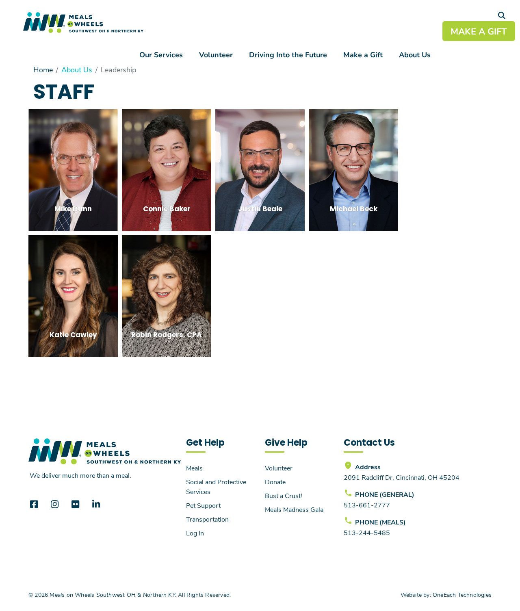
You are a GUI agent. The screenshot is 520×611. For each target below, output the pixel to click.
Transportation (207, 519)
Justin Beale (260, 209)
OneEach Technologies (462, 594)
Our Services (161, 54)
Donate (275, 481)
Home (43, 69)
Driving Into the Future (288, 54)
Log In (195, 533)
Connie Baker (167, 209)
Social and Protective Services (216, 486)
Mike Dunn (73, 209)
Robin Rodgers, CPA (166, 335)
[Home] (83, 22)
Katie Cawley (73, 335)
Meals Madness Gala (294, 509)
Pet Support (203, 505)
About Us (415, 54)
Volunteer (216, 54)
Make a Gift (363, 54)
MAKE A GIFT (479, 31)
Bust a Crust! (283, 495)
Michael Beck (353, 209)
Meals (194, 468)
